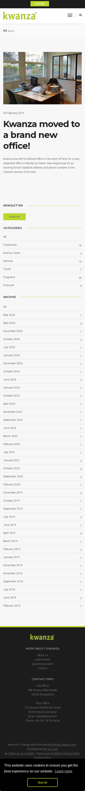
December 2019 (12, 492)
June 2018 (9, 597)
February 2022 (11, 444)
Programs (9, 277)
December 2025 (12, 331)
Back (11, 31)
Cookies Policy (42, 757)
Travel (7, 269)
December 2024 (12, 363)
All (4, 236)
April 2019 (9, 533)
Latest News (42, 659)
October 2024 (11, 371)
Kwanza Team (11, 252)
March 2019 (10, 541)
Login (40, 3)
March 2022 (10, 436)
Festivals (8, 285)
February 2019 (11, 549)
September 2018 (13, 581)
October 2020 (11, 468)
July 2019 (9, 516)
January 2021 (11, 460)
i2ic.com (52, 749)
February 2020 (11, 484)
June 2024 (9, 379)
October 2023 (11, 395)
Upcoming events (42, 663)
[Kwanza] (20, 15)
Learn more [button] (63, 771)
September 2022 (13, 419)
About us (42, 655)
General (8, 261)
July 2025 (9, 347)
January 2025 (11, 355)
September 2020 (13, 476)
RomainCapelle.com (63, 744)
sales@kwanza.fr (46, 716)
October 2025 (11, 339)
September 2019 (13, 508)
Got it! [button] (42, 782)
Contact (42, 668)
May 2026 (9, 314)
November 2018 (12, 573)
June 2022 (9, 428)
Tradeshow (10, 244)
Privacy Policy (71, 753)
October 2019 (11, 500)
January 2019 (11, 557)
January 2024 (11, 387)
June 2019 (9, 524)
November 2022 (12, 411)
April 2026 (9, 323)
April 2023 (9, 403)
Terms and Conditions (49, 753)
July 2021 (9, 452)
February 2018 (11, 605)
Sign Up (14, 216)
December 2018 (12, 565)
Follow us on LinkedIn (21, 753)
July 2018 (9, 589)
